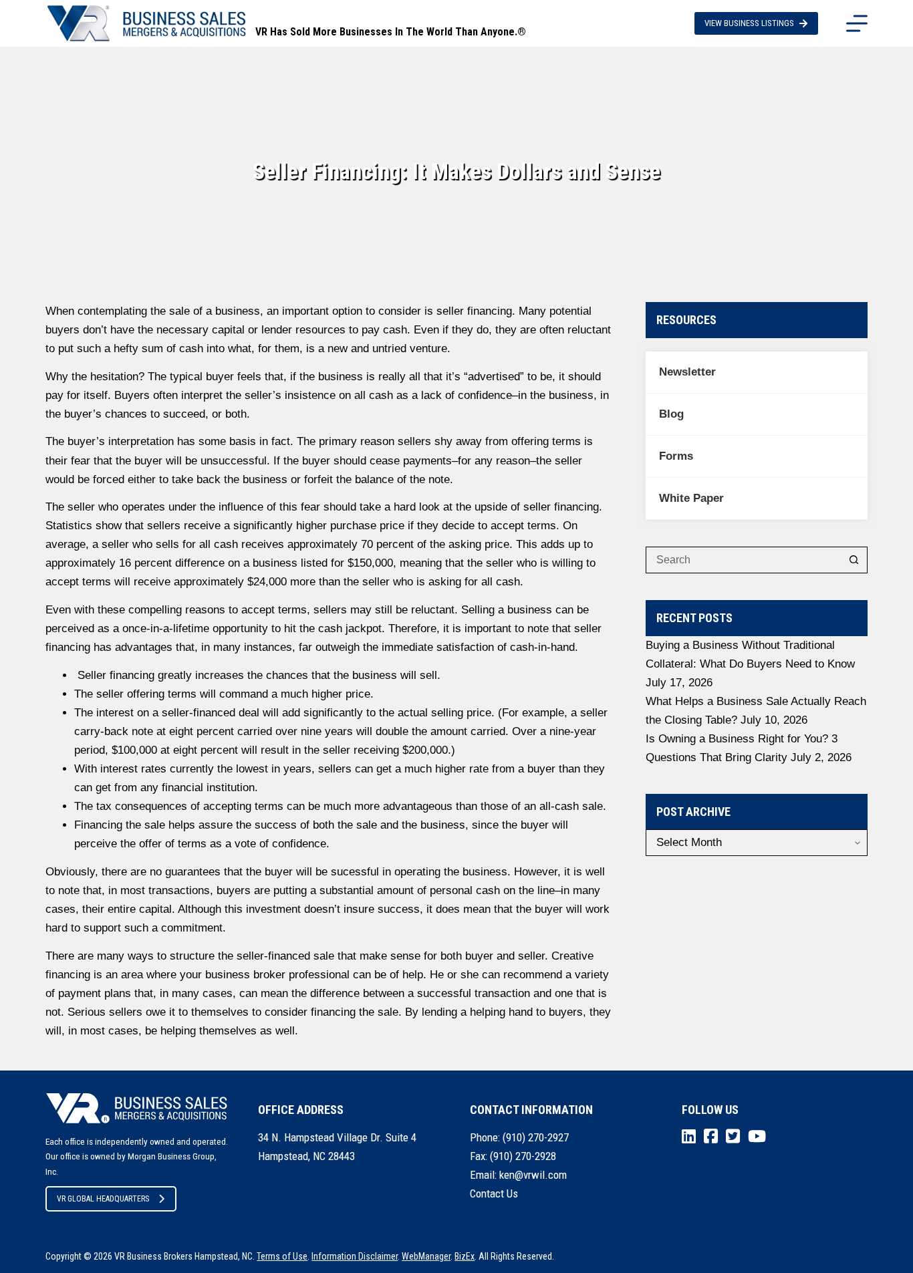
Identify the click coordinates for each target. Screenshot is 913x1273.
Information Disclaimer (354, 1256)
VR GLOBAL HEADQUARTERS (103, 1199)
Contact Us (494, 1193)
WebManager (426, 1256)
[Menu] (857, 23)
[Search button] (854, 560)
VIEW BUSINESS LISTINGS (749, 23)
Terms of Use (282, 1256)
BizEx (464, 1256)
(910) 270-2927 (536, 1137)
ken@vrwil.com (533, 1174)
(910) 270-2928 (523, 1156)
